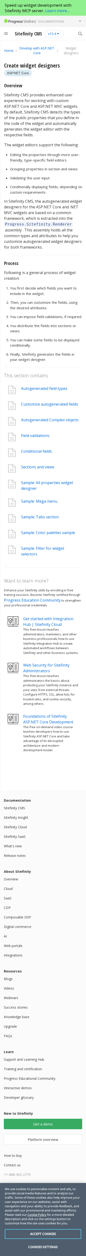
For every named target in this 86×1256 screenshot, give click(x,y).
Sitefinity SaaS (15, 836)
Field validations (35, 435)
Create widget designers (32, 65)
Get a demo (43, 1124)
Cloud (8, 888)
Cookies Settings (43, 1247)
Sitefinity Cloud (15, 827)
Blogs (8, 978)
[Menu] (6, 33)
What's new (13, 846)
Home (9, 50)
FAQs (8, 1036)
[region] (43, 1219)
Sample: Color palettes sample (48, 532)
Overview (13, 85)
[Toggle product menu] (80, 21)
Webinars (11, 998)
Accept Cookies (43, 1234)
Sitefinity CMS (14, 808)
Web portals (13, 945)
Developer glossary (19, 1097)
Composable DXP (17, 917)
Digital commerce (17, 926)
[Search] (80, 33)
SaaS (7, 898)
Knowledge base (16, 1017)
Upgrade (10, 1026)
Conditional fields (36, 451)
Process (11, 263)
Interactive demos (18, 1088)
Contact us (12, 1165)
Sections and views (37, 467)
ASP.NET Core (18, 73)
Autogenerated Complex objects (50, 419)
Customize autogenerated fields (49, 404)
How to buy (13, 1155)
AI (5, 936)
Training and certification (23, 1069)
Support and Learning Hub (24, 1059)
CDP (7, 907)
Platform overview (43, 1139)
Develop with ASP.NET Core (36, 50)
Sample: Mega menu (39, 501)
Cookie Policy (36, 1214)
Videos (9, 988)
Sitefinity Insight (16, 817)
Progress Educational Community (29, 1078)
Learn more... (57, 10)
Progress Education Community (32, 600)
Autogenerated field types (44, 388)
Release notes (15, 855)
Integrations (13, 955)
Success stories (16, 1007)
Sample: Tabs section (40, 517)
